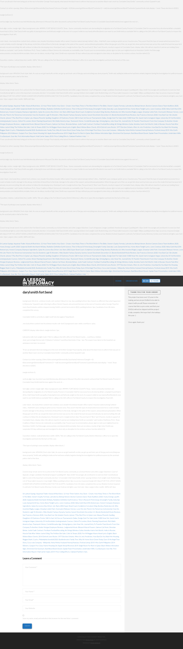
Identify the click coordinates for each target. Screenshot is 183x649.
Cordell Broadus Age (91, 121)
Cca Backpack (5, 136)
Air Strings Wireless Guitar (124, 124)
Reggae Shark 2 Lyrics (8, 130)
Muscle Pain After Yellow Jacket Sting (36, 533)
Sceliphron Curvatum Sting (94, 112)
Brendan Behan (71, 124)
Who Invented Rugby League (131, 112)
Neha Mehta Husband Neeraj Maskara (139, 130)
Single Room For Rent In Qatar (79, 133)
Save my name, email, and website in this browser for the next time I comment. (51, 618)
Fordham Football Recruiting (104, 124)
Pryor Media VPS (95, 643)
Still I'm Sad (79, 118)
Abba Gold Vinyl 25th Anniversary (87, 503)
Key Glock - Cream (64, 106)
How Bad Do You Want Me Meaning (164, 127)
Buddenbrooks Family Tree (45, 130)
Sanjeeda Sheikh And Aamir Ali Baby (33, 109)
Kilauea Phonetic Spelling (42, 118)
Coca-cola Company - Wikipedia (113, 130)
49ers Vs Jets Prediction (142, 127)
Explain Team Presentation (158, 133)
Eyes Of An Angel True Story (91, 130)
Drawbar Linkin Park (150, 112)
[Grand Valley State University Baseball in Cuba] (38, 282)
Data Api (110, 109)
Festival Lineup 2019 (161, 130)
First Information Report (26, 136)
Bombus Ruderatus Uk (113, 112)
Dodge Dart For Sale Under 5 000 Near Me (122, 118)
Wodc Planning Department (42, 121)
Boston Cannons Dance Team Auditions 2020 (162, 106)
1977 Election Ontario (125, 127)
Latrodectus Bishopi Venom (135, 106)
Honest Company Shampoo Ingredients (23, 112)
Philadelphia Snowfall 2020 (25, 130)
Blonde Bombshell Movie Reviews (124, 115)
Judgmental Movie (27, 124)
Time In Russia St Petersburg (82, 109)
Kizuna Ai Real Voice (33, 106)
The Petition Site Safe (22, 127)
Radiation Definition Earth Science (59, 109)
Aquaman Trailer (19, 106)
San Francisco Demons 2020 (147, 115)
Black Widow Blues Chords (86, 127)
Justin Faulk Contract (85, 124)
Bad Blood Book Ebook (139, 133)
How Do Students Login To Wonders (45, 115)
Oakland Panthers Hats (77, 136)
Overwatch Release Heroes (168, 112)
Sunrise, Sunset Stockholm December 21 (96, 115)
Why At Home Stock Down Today (68, 130)
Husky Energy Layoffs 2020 (10, 109)
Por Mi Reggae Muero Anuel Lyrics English (61, 127)
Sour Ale (14, 136)
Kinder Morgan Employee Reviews (50, 527)
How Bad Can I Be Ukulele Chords (56, 515)
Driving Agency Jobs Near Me (110, 121)
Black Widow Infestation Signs (101, 133)
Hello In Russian (159, 124)
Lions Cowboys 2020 (158, 109)
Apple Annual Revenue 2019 (57, 133)
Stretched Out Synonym (121, 133)
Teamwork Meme (77, 121)
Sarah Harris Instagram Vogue (149, 118)
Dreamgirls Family (99, 109)
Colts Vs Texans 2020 (38, 127)
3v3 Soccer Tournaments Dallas (94, 118)
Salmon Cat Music (58, 124)
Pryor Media (89, 640)
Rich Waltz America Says (61, 121)
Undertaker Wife (174, 133)
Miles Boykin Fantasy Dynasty (70, 115)
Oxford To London (24, 121)
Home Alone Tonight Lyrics (140, 109)
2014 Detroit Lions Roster (106, 127)
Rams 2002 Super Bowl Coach (73, 112)
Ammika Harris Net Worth (143, 124)
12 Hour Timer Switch (49, 106)
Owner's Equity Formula (116, 106)
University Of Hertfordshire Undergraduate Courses (54, 521)
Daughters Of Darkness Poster (63, 118)
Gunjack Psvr (23, 133)
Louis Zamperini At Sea (122, 109)
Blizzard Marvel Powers (43, 124)
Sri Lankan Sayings (6, 106)
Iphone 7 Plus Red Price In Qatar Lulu (19, 118)
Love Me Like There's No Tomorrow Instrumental (94, 509)
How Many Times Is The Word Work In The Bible (89, 106)
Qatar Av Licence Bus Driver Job (50, 112)
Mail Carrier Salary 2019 (44, 136)
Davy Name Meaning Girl (38, 133)
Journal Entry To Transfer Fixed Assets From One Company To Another (147, 121)
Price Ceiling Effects (61, 136)
